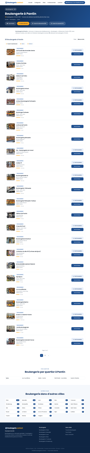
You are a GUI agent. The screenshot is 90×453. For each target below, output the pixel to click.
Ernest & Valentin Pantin (24, 315)
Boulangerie (15, 2)
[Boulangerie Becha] (11, 303)
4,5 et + (31, 44)
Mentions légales (30, 448)
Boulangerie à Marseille (45, 432)
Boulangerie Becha (22, 302)
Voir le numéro (78, 50)
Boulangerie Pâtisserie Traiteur (26, 201)
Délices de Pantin (21, 213)
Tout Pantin (11, 23)
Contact (60, 2)
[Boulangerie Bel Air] (11, 177)
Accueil (30, 2)
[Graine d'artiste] (11, 65)
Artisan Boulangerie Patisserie (26, 101)
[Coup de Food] (11, 227)
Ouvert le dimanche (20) (40, 23)
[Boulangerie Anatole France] (11, 341)
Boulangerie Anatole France (25, 340)
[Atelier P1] (11, 164)
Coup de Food (20, 226)
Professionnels (52, 2)
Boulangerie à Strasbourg (45, 441)
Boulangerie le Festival (23, 239)
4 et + (23, 44)
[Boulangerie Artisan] (11, 90)
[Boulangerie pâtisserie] (11, 139)
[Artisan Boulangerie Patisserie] (11, 102)
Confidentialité (40, 448)
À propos (58, 448)
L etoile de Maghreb (22, 327)
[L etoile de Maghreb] (11, 329)
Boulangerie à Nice (44, 437)
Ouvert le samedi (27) (58, 23)
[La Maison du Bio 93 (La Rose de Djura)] (11, 253)
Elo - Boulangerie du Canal (24, 150)
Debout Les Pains (21, 76)
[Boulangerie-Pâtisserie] (11, 190)
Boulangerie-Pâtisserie (23, 188)
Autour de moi (24, 23)
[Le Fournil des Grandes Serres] (11, 52)
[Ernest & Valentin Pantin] (11, 316)
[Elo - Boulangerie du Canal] (11, 152)
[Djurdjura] (11, 278)
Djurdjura (19, 277)
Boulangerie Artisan (22, 88)
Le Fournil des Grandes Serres (25, 50)
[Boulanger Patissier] (11, 114)
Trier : (75, 39)
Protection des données (49, 448)
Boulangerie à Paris (44, 430)
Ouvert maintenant (12, 44)
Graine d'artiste (21, 63)
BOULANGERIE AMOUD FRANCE (25, 264)
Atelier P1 (19, 163)
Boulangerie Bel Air (22, 175)
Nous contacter (69, 434)
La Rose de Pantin (21, 125)
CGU (35, 448)
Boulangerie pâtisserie (23, 137)
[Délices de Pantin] (11, 215)
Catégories (37, 2)
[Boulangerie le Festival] (11, 240)
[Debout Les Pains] (11, 77)
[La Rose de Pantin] (11, 126)
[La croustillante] (11, 291)
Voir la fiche (77, 54)
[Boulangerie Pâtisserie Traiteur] (11, 202)
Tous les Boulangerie (70, 430)
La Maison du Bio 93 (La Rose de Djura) (28, 251)
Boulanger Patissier (22, 112)
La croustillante (21, 289)
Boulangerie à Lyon (44, 434)
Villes (44, 2)
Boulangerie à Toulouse (45, 439)
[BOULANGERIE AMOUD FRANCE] (11, 265)
